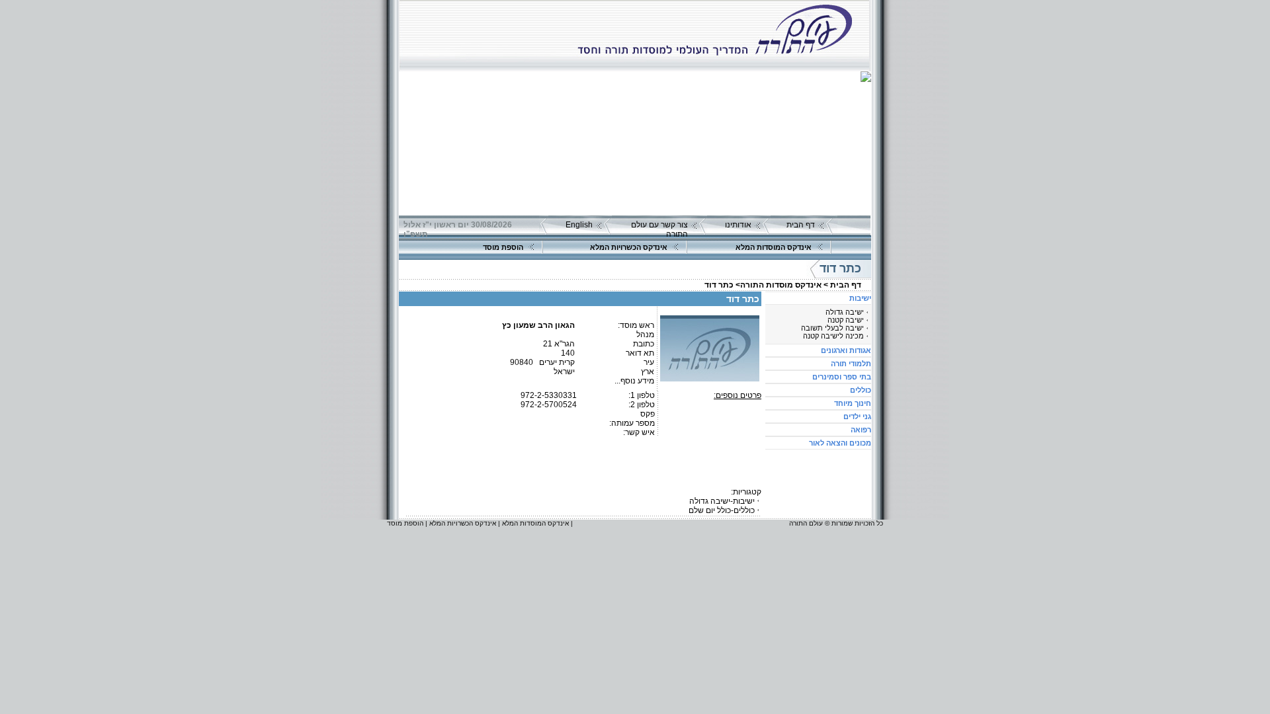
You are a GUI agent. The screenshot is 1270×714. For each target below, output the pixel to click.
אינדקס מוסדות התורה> (779, 285)
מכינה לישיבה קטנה (833, 336)
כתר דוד (719, 285)
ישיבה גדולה (845, 312)
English (579, 224)
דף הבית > (842, 285)
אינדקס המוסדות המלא (774, 247)
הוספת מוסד (503, 247)
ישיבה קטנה (845, 320)
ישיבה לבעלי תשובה (832, 328)
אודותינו (738, 224)
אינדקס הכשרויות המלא (628, 247)
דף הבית (800, 224)
